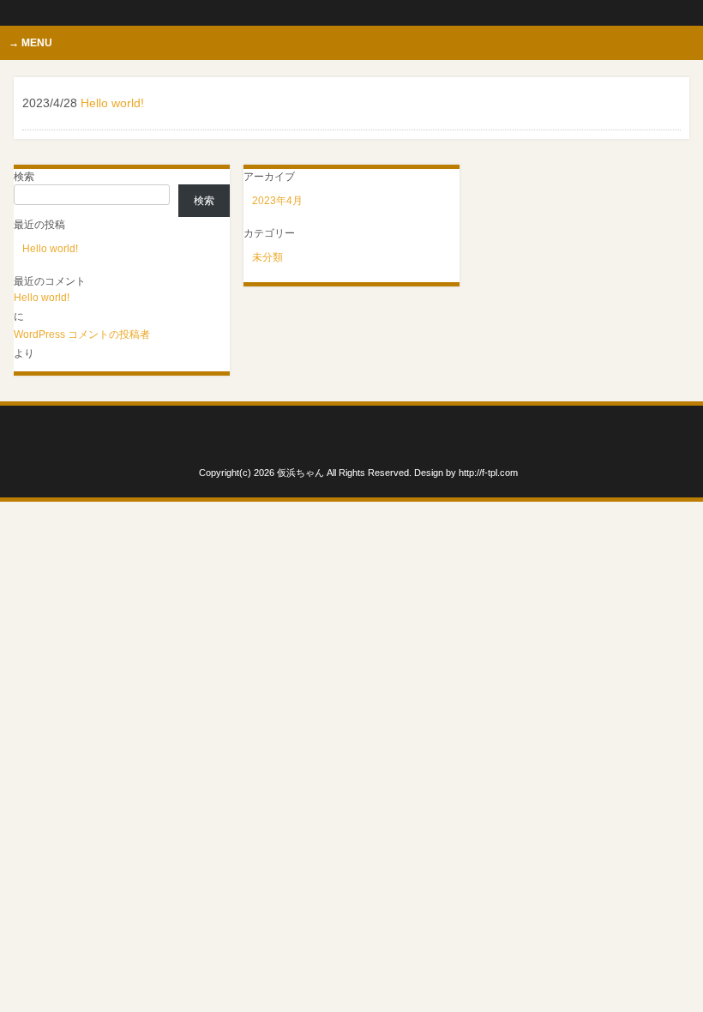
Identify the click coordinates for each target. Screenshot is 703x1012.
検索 (24, 177)
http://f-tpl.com (488, 472)
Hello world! (50, 249)
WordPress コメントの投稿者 (82, 334)
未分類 (267, 257)
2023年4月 (277, 201)
